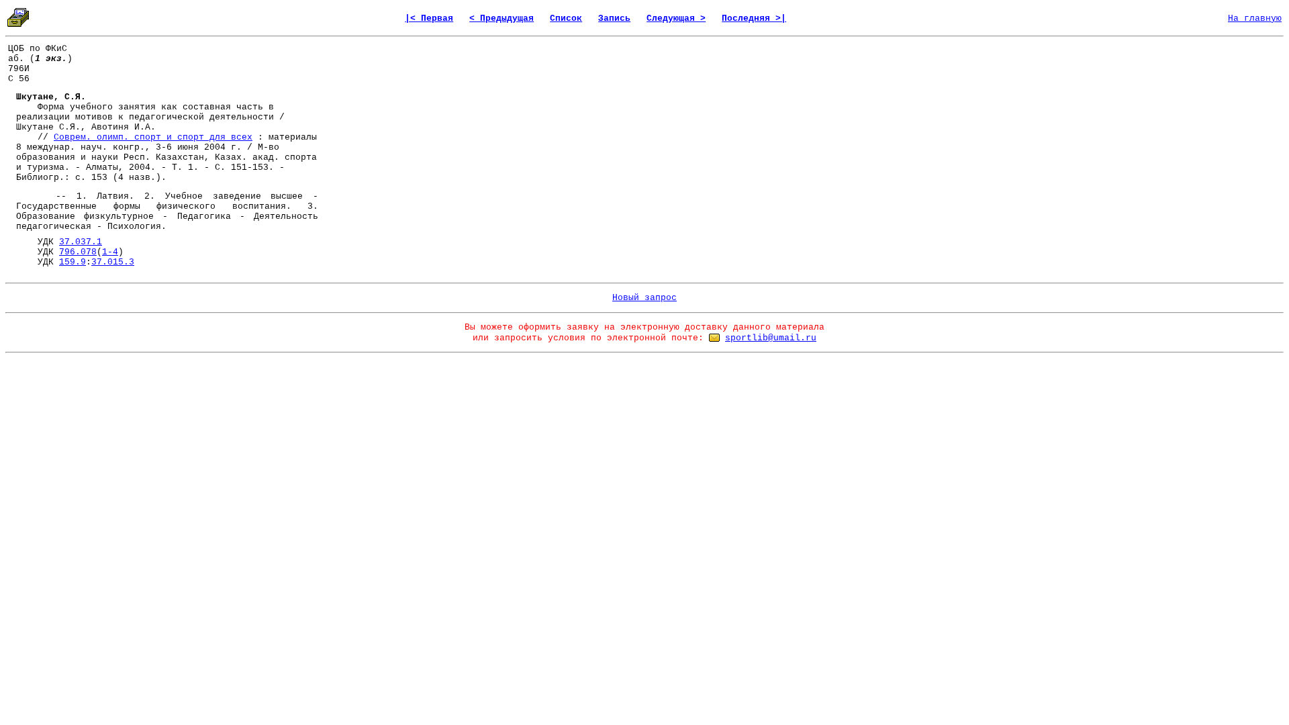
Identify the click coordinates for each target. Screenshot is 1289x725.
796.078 (78, 252)
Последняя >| (754, 18)
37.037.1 (80, 242)
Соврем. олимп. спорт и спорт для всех (153, 137)
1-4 (110, 252)
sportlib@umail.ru (770, 338)
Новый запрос (644, 298)
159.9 (72, 262)
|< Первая (429, 18)
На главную (1255, 18)
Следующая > (676, 18)
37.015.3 (112, 262)
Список (566, 18)
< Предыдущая (501, 18)
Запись (614, 18)
